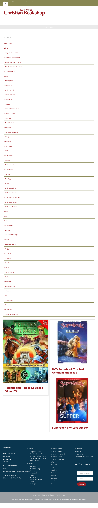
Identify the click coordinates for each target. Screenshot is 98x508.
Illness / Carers (10, 113)
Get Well (8, 253)
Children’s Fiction (11, 202)
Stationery (8, 309)
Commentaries (10, 95)
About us (78, 451)
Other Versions (10, 71)
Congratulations (10, 244)
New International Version (13, 67)
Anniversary (9, 225)
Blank (7, 239)
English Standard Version (13, 62)
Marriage (8, 118)
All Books (30, 463)
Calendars (54, 465)
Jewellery (54, 470)
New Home (8, 263)
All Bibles (30, 449)
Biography (8, 85)
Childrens (7, 183)
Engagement (9, 249)
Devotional (8, 99)
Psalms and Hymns (11, 132)
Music (6, 211)
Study (7, 137)
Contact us (78, 449)
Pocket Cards (9, 272)
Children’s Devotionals (12, 197)
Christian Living (10, 90)
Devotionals (9, 169)
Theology (8, 141)
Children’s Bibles (10, 188)
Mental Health (9, 123)
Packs (7, 267)
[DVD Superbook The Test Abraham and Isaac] (72, 342)
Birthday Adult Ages (11, 235)
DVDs (5, 216)
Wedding (8, 291)
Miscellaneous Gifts (11, 314)
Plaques (7, 305)
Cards (6, 221)
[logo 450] (24, 8)
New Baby (8, 258)
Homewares (9, 300)
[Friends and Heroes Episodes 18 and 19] (25, 351)
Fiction (7, 104)
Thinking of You (10, 286)
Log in (81, 484)
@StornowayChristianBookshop (13, 478)
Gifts (5, 295)
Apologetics (9, 81)
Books (6, 76)
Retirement (9, 277)
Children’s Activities (11, 207)
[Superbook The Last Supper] (72, 400)
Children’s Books (10, 193)
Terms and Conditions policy (84, 457)
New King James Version (13, 57)
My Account (8, 43)
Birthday (8, 230)
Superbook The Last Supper (70, 427)
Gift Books (33, 477)
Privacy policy (79, 454)
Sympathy (8, 281)
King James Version (11, 53)
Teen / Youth (8, 146)
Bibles (6, 48)
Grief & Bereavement (12, 109)
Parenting (8, 127)
